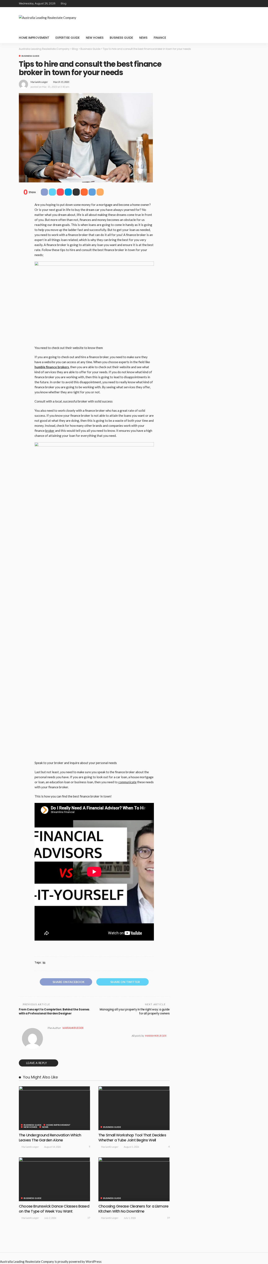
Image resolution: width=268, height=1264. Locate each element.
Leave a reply (37, 1063)
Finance (160, 38)
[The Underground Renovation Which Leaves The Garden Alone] (54, 1108)
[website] (48, 1035)
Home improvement (34, 38)
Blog (63, 3)
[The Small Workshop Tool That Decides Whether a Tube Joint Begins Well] (134, 1108)
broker (49, 430)
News (143, 38)
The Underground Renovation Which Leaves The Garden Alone (50, 1137)
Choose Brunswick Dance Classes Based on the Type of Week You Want (54, 1209)
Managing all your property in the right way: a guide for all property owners (135, 1011)
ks (44, 962)
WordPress (94, 1261)
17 (89, 1217)
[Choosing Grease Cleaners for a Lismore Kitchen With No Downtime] (134, 1179)
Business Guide (121, 38)
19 (168, 1217)
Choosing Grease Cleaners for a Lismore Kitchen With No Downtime (133, 1209)
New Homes (94, 38)
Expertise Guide (67, 38)
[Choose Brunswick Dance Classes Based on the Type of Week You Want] (54, 1179)
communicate (127, 782)
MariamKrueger (39, 82)
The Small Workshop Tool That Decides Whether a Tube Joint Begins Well (132, 1137)
